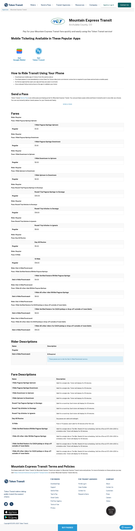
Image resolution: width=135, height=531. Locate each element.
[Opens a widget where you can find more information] (126, 527)
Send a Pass (24, 98)
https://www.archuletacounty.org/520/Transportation (31, 472)
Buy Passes (67, 528)
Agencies (5, 9)
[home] (14, 5)
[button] (34, 5)
